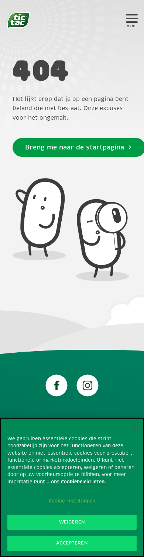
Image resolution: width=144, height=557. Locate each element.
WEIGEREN (72, 522)
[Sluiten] (135, 428)
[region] (72, 487)
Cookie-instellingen (72, 501)
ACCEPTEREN (72, 543)
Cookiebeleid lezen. (83, 482)
